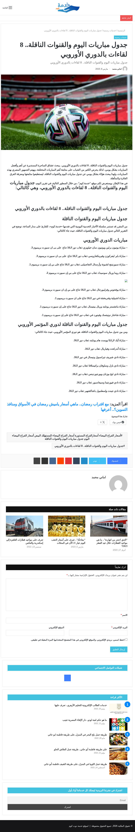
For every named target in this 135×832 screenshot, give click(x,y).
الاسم (124, 615)
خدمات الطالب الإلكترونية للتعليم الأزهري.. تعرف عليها (81, 705)
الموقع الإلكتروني (56, 627)
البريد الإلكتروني (119, 627)
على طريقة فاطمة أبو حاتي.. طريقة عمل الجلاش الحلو (80, 749)
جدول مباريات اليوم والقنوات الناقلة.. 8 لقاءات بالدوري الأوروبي (88, 446)
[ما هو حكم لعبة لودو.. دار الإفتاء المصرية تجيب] (118, 724)
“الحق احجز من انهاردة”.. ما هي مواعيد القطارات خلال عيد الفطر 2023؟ (111, 543)
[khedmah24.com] (67, 7)
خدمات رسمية (109, 30)
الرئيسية (122, 30)
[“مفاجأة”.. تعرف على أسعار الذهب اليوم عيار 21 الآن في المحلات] (66, 526)
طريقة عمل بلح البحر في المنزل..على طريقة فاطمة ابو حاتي (77, 734)
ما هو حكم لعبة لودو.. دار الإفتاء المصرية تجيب (85, 720)
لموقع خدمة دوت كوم (78, 826)
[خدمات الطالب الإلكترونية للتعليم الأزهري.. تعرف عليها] (118, 710)
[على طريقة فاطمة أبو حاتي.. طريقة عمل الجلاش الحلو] (118, 754)
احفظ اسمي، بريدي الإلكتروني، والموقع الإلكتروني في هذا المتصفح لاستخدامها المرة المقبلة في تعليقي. (78, 640)
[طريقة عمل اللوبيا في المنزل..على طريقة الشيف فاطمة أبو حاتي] (118, 768)
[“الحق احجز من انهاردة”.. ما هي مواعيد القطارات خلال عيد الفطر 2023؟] (108, 526)
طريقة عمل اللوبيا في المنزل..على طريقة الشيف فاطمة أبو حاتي (75, 764)
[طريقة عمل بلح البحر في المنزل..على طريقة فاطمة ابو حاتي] (118, 739)
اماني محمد (117, 69)
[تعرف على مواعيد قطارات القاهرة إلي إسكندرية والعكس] (24, 526)
